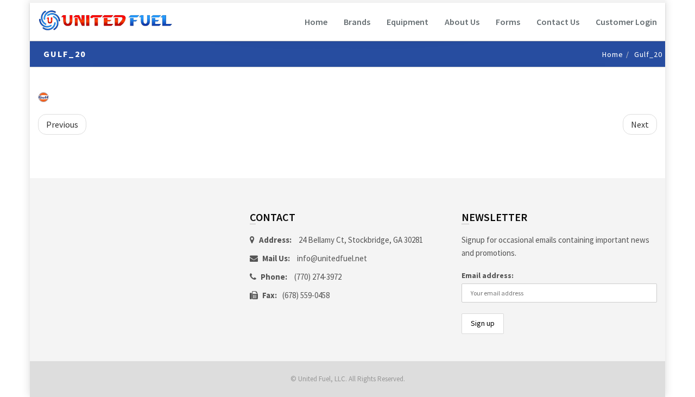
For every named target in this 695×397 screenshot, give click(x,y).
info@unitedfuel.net (332, 258)
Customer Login (626, 21)
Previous (62, 124)
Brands (357, 21)
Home (316, 21)
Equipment (407, 21)
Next (640, 124)
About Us (462, 21)
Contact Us (557, 21)
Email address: (488, 275)
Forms (508, 21)
